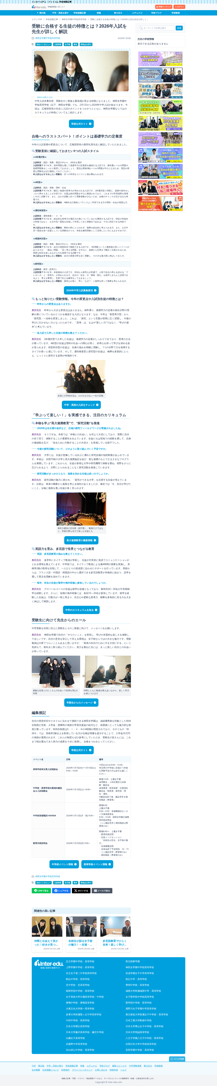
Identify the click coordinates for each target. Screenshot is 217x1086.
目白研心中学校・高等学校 (80, 1049)
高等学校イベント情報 (95, 864)
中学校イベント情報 (62, 864)
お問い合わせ (101, 1069)
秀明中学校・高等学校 (137, 985)
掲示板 (42, 12)
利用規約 (65, 1069)
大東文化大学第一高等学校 (80, 1008)
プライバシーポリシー (82, 1069)
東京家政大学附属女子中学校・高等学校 (147, 1014)
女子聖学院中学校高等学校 (140, 996)
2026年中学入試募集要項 (79, 290)
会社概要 (36, 1069)
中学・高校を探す (60, 12)
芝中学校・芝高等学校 (78, 985)
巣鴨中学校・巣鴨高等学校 (80, 1002)
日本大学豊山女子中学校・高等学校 (144, 1026)
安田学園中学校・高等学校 (140, 1049)
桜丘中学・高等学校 (136, 979)
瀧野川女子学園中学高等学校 (141, 1008)
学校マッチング (165, 6)
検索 (179, 28)
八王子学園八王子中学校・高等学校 (144, 1038)
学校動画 (176, 12)
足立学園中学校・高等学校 (80, 961)
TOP (34, 1065)
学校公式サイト (79, 123)
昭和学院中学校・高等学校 (80, 990)
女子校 (67, 44)
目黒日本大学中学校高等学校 (141, 1044)
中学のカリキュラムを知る (79, 610)
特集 (99, 12)
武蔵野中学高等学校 (76, 1044)
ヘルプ (123, 1069)
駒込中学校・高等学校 (78, 979)
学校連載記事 (80, 12)
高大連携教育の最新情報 (80, 540)
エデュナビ (137, 12)
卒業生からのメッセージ (80, 702)
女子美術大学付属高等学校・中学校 (85, 996)
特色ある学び (86, 44)
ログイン (180, 6)
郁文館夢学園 (133, 961)
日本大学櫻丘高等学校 (78, 1026)
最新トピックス (119, 1065)
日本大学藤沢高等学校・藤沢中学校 (85, 1032)
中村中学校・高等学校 (78, 1020)
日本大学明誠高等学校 (137, 1032)
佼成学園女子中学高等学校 (140, 973)
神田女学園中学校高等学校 (47, 38)
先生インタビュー (43, 44)
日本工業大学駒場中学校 (139, 1020)
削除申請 (114, 1069)
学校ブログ (156, 12)
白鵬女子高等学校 (75, 1038)
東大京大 (118, 12)
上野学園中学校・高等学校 (80, 967)
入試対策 (57, 44)
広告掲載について (50, 1069)
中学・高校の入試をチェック (79, 404)
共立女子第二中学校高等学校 (81, 973)
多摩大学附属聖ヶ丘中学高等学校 (83, 1014)
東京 (75, 44)
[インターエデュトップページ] (49, 964)
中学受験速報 (135, 1065)
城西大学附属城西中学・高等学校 (143, 990)
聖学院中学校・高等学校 (139, 1002)
